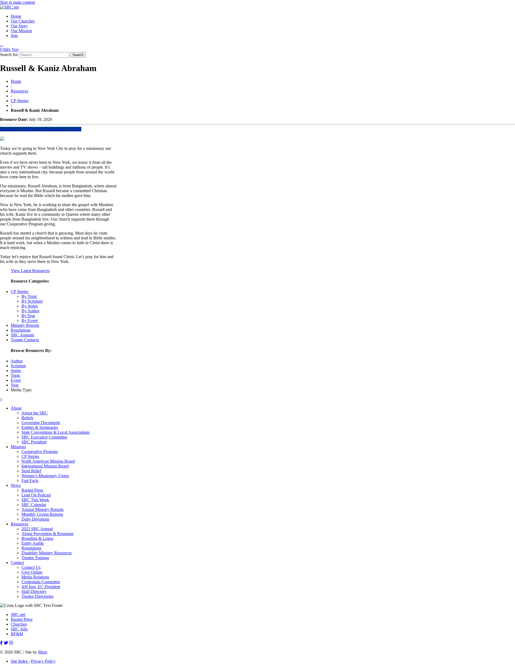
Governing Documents (40, 422)
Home (16, 16)
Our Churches (23, 21)
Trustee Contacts (25, 339)
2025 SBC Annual (37, 528)
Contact (17, 562)
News (16, 485)
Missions (18, 446)
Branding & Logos (37, 538)
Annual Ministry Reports (42, 509)
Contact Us (31, 567)
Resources (19, 91)
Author (17, 361)
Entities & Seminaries (39, 427)
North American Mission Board (48, 461)
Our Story (19, 26)
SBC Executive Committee (44, 437)
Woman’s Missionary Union (45, 475)
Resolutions (21, 330)
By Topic (29, 296)
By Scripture (32, 301)
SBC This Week (35, 500)
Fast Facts (29, 480)
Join (14, 35)
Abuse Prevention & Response (47, 533)
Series (16, 370)
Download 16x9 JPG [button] (62, 129)
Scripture (18, 365)
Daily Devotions (35, 519)
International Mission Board (45, 466)
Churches (19, 624)
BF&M (17, 634)
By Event (29, 320)
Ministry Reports (25, 325)
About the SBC (34, 413)
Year (15, 385)
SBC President (33, 442)
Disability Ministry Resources (46, 553)
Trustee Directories (37, 596)
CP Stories (19, 100)
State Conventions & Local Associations (55, 432)
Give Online (31, 572)
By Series (29, 306)
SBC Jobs (19, 629)
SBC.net (18, 614)
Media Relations (35, 577)
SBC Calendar (33, 504)
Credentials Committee (40, 582)
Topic (15, 375)
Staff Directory (34, 591)
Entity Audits (32, 543)
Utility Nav (9, 49)
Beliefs (27, 417)
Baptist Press (32, 490)
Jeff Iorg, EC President (40, 586)
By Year (28, 315)
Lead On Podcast (36, 495)
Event (16, 380)
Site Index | (20, 661)
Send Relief (31, 471)
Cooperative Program (39, 451)
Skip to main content (17, 2)
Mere (42, 652)
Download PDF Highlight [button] (22, 129)
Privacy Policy (43, 661)
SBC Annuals (22, 335)
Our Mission (21, 30)
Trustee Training (35, 557)
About (16, 408)
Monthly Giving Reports (42, 514)
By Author (30, 311)
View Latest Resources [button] (30, 270)
